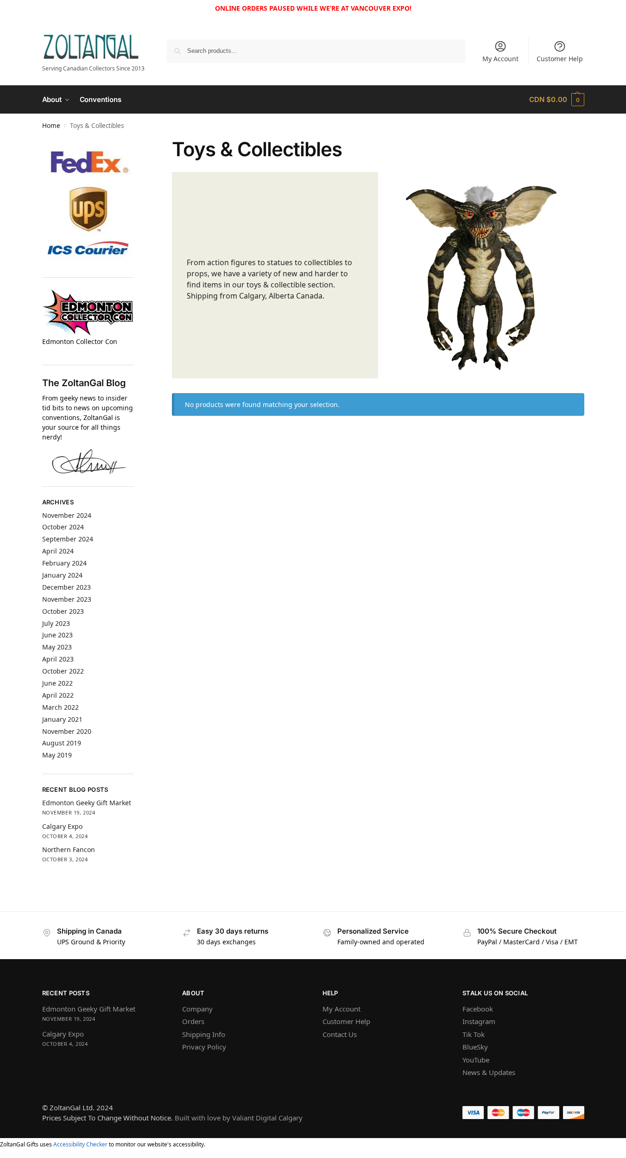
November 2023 (66, 599)
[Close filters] (136, 144)
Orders (193, 1021)
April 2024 (58, 551)
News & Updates (488, 1072)
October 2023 (63, 611)
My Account (500, 58)
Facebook (477, 1008)
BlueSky (475, 1046)
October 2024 (63, 526)
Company (197, 1008)
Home (51, 125)
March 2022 (60, 707)
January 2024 (62, 575)
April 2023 (58, 659)
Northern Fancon (68, 849)
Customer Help (560, 58)
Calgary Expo (62, 826)
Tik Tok (473, 1034)
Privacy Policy (204, 1046)
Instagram (478, 1021)
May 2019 (57, 755)
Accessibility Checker (80, 1144)
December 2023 (66, 587)
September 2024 (67, 538)
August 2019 (61, 742)
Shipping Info (203, 1034)
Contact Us (339, 1034)
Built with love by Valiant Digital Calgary (239, 1117)
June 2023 (57, 634)
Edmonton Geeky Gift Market (86, 802)
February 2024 (64, 563)
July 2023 (56, 623)
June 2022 (57, 683)
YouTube (475, 1059)
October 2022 (63, 671)
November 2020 (66, 731)
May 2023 (57, 647)
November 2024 (66, 515)
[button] (556, 100)
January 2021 (62, 719)
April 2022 (58, 695)
